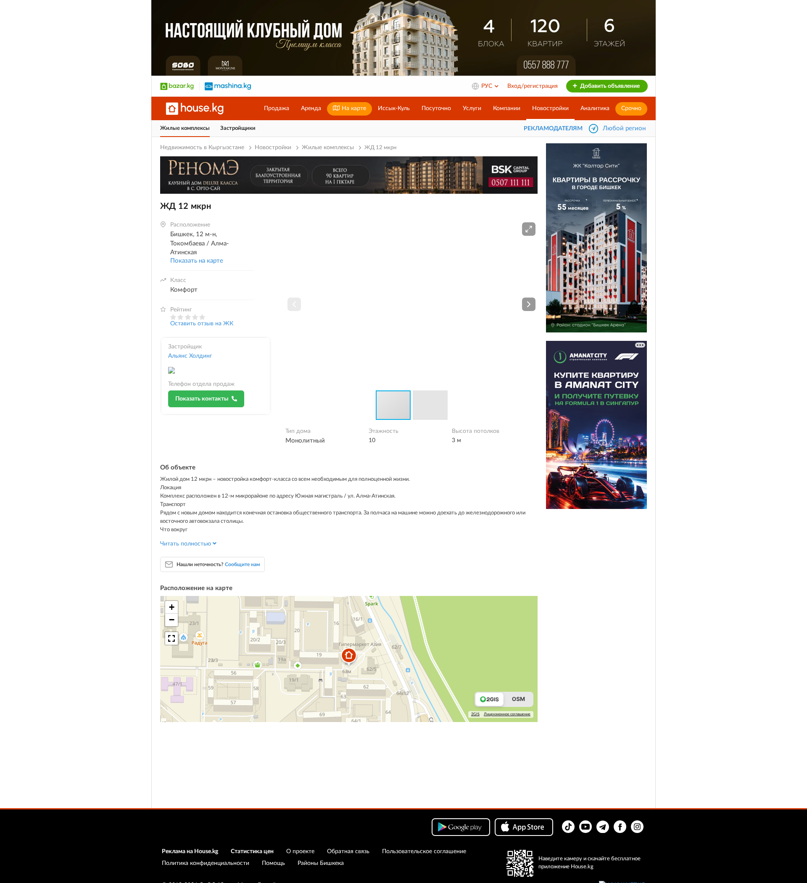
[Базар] (177, 86)
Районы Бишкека (321, 863)
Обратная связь (348, 851)
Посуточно (436, 108)
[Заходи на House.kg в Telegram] (602, 826)
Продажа (276, 108)
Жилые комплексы (185, 128)
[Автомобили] (228, 86)
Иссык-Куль (394, 108)
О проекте (300, 851)
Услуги (472, 108)
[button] (528, 229)
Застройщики (238, 128)
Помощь (273, 863)
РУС (487, 86)
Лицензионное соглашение (507, 714)
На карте (353, 108)
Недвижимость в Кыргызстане (202, 147)
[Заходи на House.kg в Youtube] (585, 826)
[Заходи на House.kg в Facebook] (620, 826)
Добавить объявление (609, 86)
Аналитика (594, 108)
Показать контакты (201, 399)
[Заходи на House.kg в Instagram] (637, 826)
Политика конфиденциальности (205, 863)
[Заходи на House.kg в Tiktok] (568, 826)
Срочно (631, 108)
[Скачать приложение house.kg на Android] (461, 827)
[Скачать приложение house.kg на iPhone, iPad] (524, 827)
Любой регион (624, 128)
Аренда (311, 108)
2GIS (475, 714)
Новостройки (550, 108)
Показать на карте (196, 261)
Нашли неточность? (218, 564)
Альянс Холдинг (190, 356)
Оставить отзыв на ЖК (201, 324)
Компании (506, 108)
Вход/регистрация (532, 86)
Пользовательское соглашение (424, 851)
